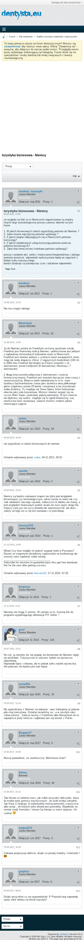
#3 (79, 342)
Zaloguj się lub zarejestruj (65, 2)
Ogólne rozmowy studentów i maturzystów (57, 36)
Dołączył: (24, 201)
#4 (79, 438)
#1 (79, 211)
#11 (78, 792)
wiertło (23, 470)
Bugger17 (25, 732)
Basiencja (25, 323)
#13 (78, 891)
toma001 (24, 683)
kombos (24, 283)
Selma (23, 772)
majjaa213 (25, 827)
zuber (22, 418)
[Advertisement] (42, 105)
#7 (79, 606)
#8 (79, 649)
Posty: (46, 201)
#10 (78, 752)
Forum (12, 36)
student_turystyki (30, 191)
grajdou (24, 871)
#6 (79, 545)
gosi (22, 629)
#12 (78, 847)
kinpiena (24, 586)
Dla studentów (26, 36)
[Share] (78, 202)
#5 (79, 490)
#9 (79, 703)
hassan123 (26, 525)
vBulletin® (64, 934)
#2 (79, 302)
